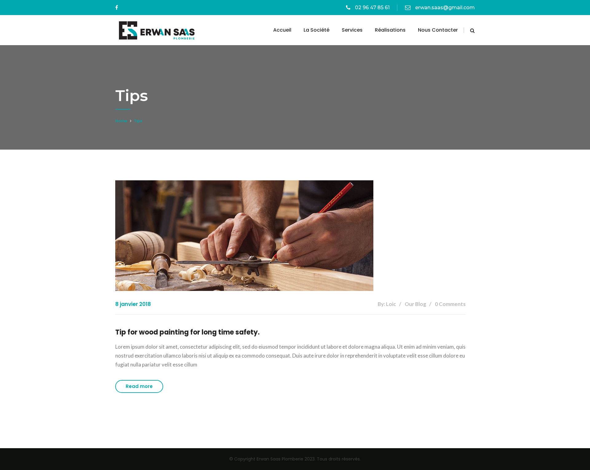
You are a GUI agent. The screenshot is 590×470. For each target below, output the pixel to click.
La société (316, 29)
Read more (139, 386)
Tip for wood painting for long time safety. (187, 332)
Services (352, 29)
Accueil (282, 29)
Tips (138, 121)
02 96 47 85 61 (372, 7)
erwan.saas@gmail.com (445, 7)
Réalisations (390, 29)
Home (121, 121)
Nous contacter (438, 29)
